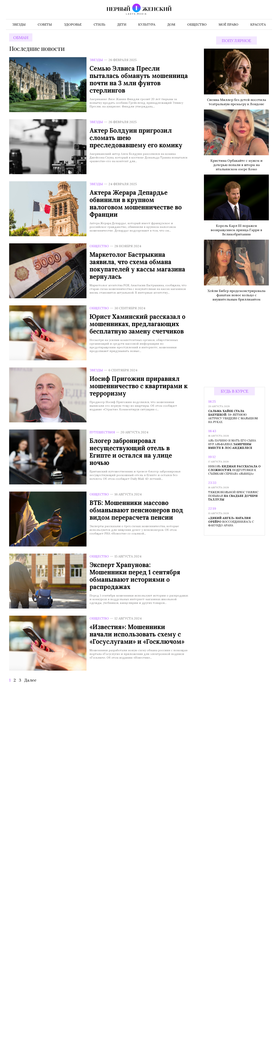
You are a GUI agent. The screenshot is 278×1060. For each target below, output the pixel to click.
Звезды (96, 59)
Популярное (236, 40)
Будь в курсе (234, 391)
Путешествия (102, 432)
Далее (30, 680)
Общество (99, 246)
